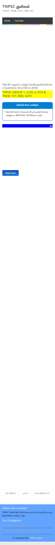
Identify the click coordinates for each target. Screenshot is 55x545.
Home (7, 20)
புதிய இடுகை (10, 493)
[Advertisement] (27, 52)
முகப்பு (25, 493)
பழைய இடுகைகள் (42, 493)
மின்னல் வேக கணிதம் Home (15, 525)
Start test (11, 173)
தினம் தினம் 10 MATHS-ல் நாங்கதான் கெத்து (22, 530)
